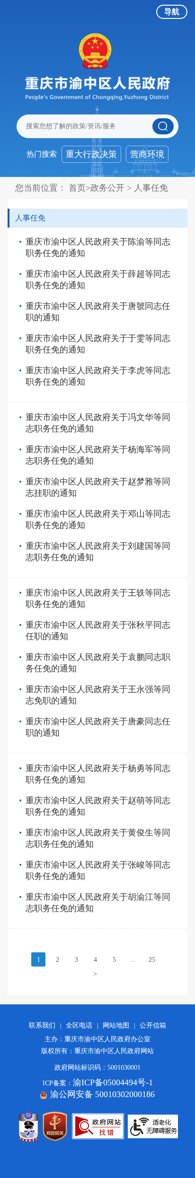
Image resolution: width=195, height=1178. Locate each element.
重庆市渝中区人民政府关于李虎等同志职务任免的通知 (98, 376)
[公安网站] (28, 1126)
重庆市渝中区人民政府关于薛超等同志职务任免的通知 (98, 279)
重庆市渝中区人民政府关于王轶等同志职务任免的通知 (98, 598)
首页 (77, 188)
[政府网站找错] (98, 1126)
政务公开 (107, 188)
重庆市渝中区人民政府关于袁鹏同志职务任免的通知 (98, 662)
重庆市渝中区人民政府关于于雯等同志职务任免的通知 (98, 344)
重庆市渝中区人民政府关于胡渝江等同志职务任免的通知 (98, 902)
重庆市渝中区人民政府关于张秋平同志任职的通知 (98, 630)
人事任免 (151, 188)
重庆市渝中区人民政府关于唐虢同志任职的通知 (98, 311)
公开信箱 (153, 1025)
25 (152, 959)
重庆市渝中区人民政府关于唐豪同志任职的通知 (98, 727)
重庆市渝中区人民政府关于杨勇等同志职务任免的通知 (98, 774)
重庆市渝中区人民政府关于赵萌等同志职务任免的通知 (98, 806)
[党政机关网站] (55, 1126)
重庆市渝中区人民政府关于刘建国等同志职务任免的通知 (98, 551)
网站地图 (116, 1025)
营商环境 (147, 154)
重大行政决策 (91, 154)
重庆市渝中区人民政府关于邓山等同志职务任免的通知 (98, 519)
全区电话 (79, 1025)
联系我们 (42, 1025)
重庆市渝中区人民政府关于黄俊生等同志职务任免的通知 (98, 838)
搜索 (163, 126)
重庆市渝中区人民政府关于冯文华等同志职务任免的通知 (98, 423)
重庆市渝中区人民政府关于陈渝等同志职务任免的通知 (98, 247)
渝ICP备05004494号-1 (113, 1082)
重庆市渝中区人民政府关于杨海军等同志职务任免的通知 (98, 455)
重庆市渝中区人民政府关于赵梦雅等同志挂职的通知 (98, 487)
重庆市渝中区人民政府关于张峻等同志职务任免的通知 (98, 870)
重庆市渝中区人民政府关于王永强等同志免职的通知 (98, 695)
